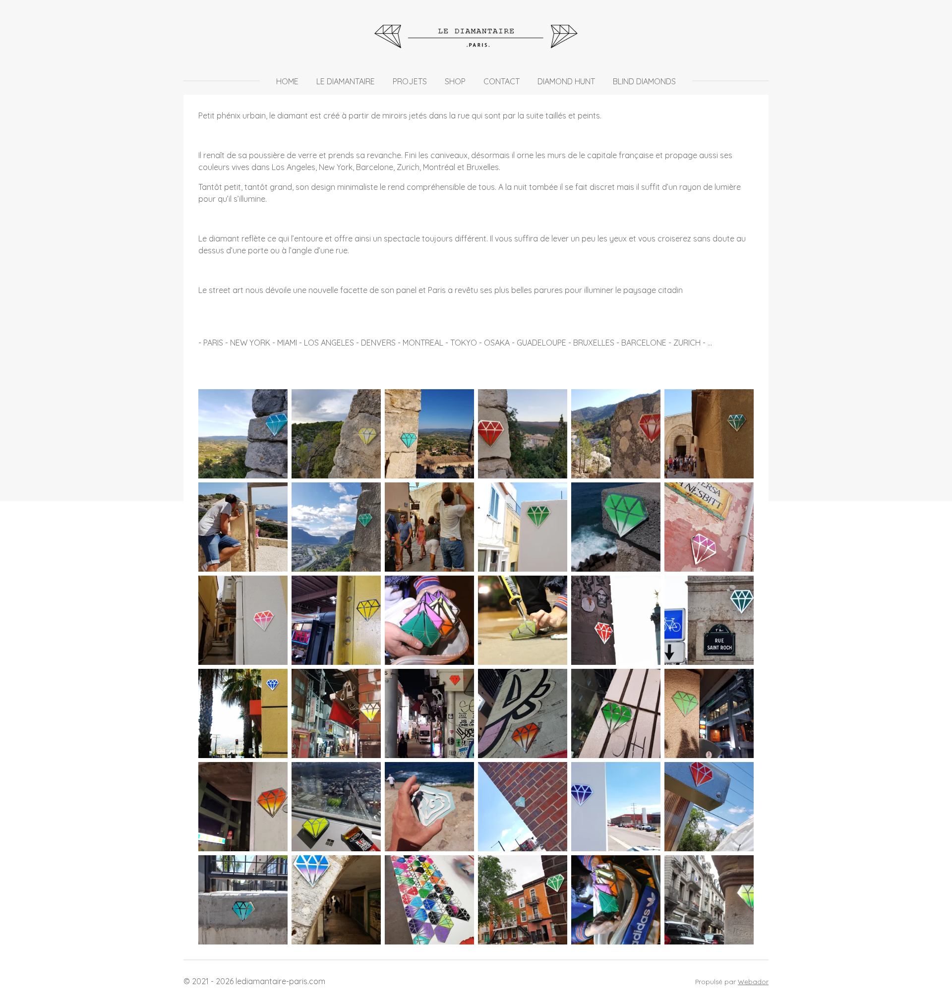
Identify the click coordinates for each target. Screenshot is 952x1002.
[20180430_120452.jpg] (429, 806)
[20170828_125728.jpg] (709, 433)
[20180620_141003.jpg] (615, 806)
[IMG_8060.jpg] (429, 620)
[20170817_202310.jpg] (522, 433)
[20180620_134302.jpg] (336, 620)
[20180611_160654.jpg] (429, 899)
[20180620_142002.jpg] (709, 806)
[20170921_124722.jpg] (429, 527)
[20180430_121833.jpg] (522, 527)
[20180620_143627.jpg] (243, 899)
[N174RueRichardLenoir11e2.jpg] (615, 620)
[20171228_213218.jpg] (615, 713)
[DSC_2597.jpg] (615, 899)
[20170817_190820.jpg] (429, 433)
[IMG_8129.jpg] (522, 620)
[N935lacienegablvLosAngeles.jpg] (243, 713)
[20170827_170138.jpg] (615, 433)
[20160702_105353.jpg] (709, 899)
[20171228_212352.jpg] (522, 713)
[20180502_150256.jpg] (243, 620)
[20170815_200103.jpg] (336, 433)
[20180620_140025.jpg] (522, 806)
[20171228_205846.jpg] (336, 713)
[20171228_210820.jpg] (429, 713)
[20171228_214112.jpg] (709, 713)
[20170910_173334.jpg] (336, 527)
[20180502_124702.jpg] (709, 527)
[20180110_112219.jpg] (336, 806)
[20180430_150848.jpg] (615, 527)
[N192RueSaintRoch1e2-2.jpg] (709, 620)
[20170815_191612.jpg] (243, 433)
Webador (753, 982)
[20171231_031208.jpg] (243, 806)
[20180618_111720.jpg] (522, 899)
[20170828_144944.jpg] (243, 527)
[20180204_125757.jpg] (336, 899)
